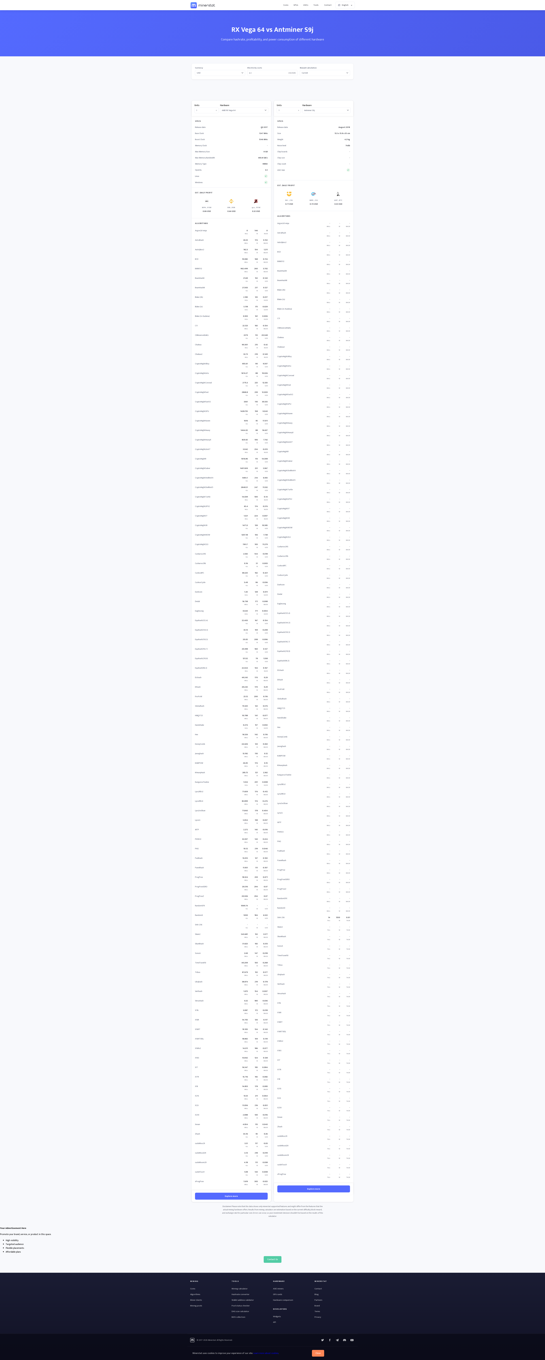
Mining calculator (240, 1288)
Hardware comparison (283, 1300)
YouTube (344, 1340)
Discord (352, 1340)
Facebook (330, 1340)
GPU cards (277, 1294)
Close (318, 1353)
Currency (199, 68)
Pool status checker (241, 1305)
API (274, 1322)
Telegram (337, 1340)
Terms (317, 1311)
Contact (328, 5)
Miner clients (196, 1300)
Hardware (224, 105)
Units (196, 105)
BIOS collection (238, 1317)
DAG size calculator (240, 1311)
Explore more (231, 1196)
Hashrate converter (240, 1294)
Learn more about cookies (265, 1353)
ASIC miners (278, 1288)
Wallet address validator (243, 1300)
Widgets (277, 1316)
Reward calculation (308, 68)
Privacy (318, 1317)
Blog (317, 1294)
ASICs (305, 5)
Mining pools (196, 1305)
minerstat (203, 5)
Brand (317, 1305)
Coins (285, 5)
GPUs (296, 5)
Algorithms (195, 1294)
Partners (318, 1300)
